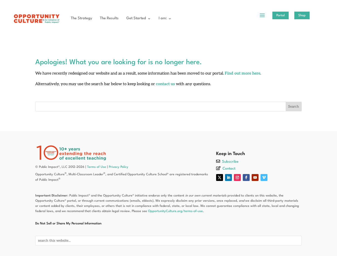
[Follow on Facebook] (246, 177)
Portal (280, 15)
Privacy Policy (118, 167)
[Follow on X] (219, 177)
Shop (302, 15)
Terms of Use (96, 167)
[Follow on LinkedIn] (228, 177)
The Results (109, 18)
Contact (229, 169)
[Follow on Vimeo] (264, 177)
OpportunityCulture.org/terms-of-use (175, 211)
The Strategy (81, 18)
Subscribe (230, 162)
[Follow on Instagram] (237, 177)
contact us (165, 84)
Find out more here (242, 73)
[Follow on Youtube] (255, 177)
